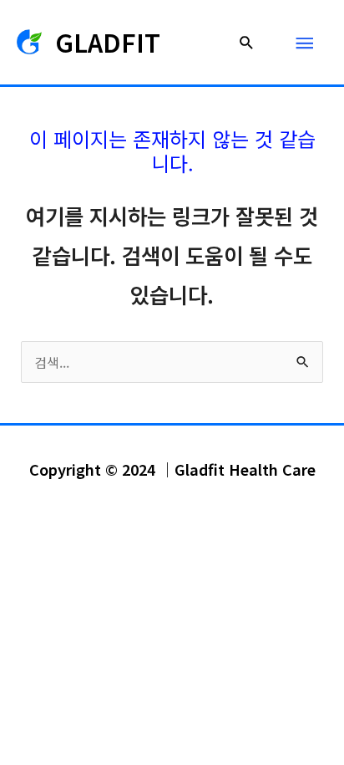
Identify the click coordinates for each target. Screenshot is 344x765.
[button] (246, 42)
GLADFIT (107, 41)
